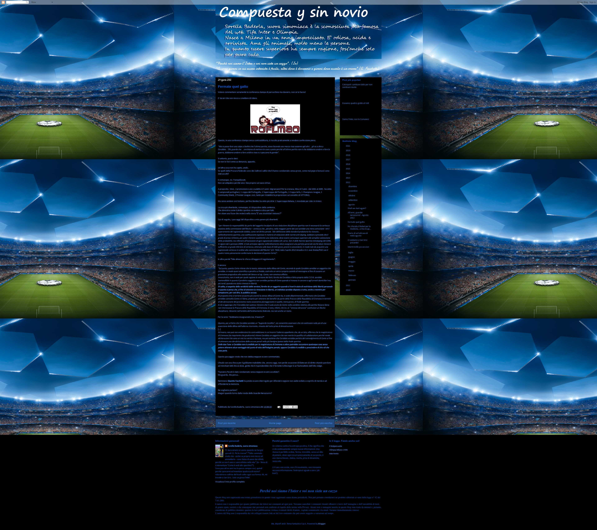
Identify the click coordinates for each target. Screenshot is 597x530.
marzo (351, 271)
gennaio (352, 280)
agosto (351, 205)
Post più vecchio (323, 423)
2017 (348, 160)
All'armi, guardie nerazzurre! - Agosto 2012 (358, 215)
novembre (353, 191)
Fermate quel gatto (356, 222)
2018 (348, 155)
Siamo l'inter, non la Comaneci (355, 119)
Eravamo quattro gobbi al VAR (355, 103)
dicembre (352, 186)
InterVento (334, 454)
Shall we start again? (357, 208)
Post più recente (227, 423)
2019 (348, 150)
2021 (348, 146)
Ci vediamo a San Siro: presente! (358, 241)
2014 (348, 173)
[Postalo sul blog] (287, 407)
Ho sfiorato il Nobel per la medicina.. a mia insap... (359, 227)
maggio (352, 262)
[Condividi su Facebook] (293, 407)
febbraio (352, 275)
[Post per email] (278, 407)
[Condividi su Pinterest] (296, 407)
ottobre (352, 196)
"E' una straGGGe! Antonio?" (268, 213)
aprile (351, 266)
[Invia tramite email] (284, 407)
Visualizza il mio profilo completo (230, 482)
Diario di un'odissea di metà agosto (358, 234)
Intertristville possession (358, 247)
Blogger (321, 524)
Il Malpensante (335, 446)
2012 (348, 182)
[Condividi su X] (290, 407)
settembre (353, 200)
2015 (348, 169)
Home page (275, 423)
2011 (348, 285)
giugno (351, 257)
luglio (351, 252)
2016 (348, 164)
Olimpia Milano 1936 (338, 450)
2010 (348, 290)
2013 (348, 178)
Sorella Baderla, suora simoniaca (242, 446)
